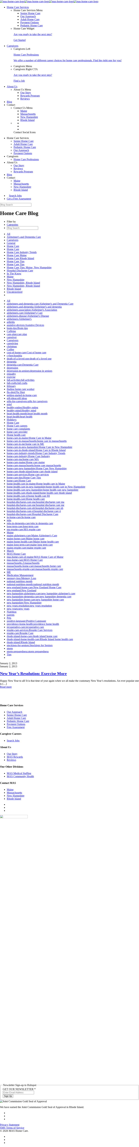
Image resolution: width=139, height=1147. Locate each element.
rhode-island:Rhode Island (21, 642)
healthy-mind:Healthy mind (21, 410)
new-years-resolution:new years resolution (29, 605)
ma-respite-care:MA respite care (24, 529)
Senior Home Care (30, 13)
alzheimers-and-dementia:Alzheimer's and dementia (34, 306)
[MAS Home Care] (49, 1)
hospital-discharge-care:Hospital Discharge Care (32, 514)
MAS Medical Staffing (19, 773)
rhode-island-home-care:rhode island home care (32, 636)
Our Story (25, 92)
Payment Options (29, 22)
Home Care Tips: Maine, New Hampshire (29, 267)
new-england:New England (21, 590)
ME (9, 572)
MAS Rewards (15, 756)
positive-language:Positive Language (26, 621)
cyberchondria (14, 355)
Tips (9, 654)
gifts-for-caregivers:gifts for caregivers (27, 401)
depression (12, 367)
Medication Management (20, 575)
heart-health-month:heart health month (27, 413)
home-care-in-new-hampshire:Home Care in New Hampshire (39, 447)
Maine (23, 110)
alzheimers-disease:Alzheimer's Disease (28, 315)
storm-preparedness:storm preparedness (28, 651)
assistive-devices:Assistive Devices (25, 325)
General (11, 243)
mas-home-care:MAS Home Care (25, 560)
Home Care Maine (17, 255)
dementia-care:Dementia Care (22, 364)
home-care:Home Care (19, 480)
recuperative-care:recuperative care (25, 627)
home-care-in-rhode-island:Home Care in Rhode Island (36, 450)
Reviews (25, 98)
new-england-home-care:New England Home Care (34, 587)
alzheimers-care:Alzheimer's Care (25, 312)
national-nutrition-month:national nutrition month (33, 584)
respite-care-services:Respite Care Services (29, 630)
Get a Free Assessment (19, 198)
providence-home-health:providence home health (33, 624)
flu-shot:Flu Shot (16, 392)
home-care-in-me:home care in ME (25, 444)
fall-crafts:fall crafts (17, 383)
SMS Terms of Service (12, 1127)
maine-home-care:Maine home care (25, 538)
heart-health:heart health (19, 416)
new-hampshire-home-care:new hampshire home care (35, 599)
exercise (11, 376)
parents (10, 614)
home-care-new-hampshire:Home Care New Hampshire (37, 468)
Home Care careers (17, 425)
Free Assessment (16, 727)
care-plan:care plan (17, 334)
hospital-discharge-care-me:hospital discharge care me (35, 505)
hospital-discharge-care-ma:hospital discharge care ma (35, 502)
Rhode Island (27, 120)
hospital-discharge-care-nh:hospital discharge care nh (35, 508)
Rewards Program (30, 95)
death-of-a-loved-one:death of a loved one (29, 358)
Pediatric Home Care (31, 25)
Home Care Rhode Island (20, 258)
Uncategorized (14, 291)
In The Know (14, 273)
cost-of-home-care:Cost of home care (26, 352)
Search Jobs (15, 195)
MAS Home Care (16, 553)
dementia (11, 361)
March (10, 550)
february (11, 386)
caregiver (12, 337)
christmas (12, 346)
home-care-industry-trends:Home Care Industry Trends (36, 453)
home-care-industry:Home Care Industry (28, 456)
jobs (9, 520)
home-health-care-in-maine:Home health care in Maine (36, 483)
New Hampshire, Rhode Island (23, 282)
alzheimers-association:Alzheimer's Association (32, 309)
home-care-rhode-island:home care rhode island (32, 471)
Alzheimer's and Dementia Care (24, 237)
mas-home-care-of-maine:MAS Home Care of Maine (35, 556)
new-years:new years (18, 608)
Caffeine (11, 331)
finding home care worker (20, 389)
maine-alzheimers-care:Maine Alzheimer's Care (32, 535)
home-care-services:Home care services (28, 474)
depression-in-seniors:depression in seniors (29, 370)
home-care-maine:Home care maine (26, 462)
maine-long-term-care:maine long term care (30, 544)
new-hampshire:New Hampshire (24, 602)
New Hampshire (29, 117)
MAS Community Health (20, 776)
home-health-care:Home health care (26, 499)
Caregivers (12, 240)
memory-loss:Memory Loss (21, 578)
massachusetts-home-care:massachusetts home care (34, 566)
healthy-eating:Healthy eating (22, 407)
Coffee (10, 349)
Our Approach (28, 16)
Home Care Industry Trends (22, 252)
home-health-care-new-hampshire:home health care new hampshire (42, 489)
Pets (9, 617)
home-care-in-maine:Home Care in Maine (29, 438)
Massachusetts (28, 114)
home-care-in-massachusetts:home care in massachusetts (37, 441)
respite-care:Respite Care (20, 633)
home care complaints (18, 428)
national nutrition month (19, 581)
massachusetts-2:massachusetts (23, 563)
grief (9, 404)
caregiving (12, 343)
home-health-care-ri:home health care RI (28, 495)
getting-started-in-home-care (22, 395)
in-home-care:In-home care (21, 517)
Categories (12, 224)
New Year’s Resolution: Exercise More (33, 673)
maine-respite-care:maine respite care (26, 547)
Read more (6, 686)
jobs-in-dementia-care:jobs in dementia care (30, 523)
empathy (11, 373)
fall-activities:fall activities (20, 380)
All (8, 233)
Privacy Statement (9, 1124)
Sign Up (8, 1096)
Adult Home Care (29, 19)
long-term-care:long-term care (22, 526)
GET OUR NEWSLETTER (19, 1089)
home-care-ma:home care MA (23, 459)
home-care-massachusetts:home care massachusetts (34, 465)
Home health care (16, 434)
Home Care (13, 246)
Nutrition (11, 611)
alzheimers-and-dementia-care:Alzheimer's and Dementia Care (40, 303)
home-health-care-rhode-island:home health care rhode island (39, 492)
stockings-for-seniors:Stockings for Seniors (30, 645)
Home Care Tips (15, 261)
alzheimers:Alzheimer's (19, 319)
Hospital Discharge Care (20, 270)
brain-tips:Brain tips (17, 328)
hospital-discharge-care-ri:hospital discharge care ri (34, 511)
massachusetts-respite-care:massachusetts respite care (35, 569)
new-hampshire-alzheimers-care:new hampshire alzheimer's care (41, 593)
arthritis (11, 322)
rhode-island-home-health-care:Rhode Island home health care (40, 639)
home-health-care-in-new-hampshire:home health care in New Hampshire (46, 486)
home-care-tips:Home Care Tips (24, 477)
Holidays (11, 419)
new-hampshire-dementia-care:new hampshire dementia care (39, 596)
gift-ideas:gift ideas (17, 398)
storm (10, 648)
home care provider (17, 431)
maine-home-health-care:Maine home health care (33, 541)
